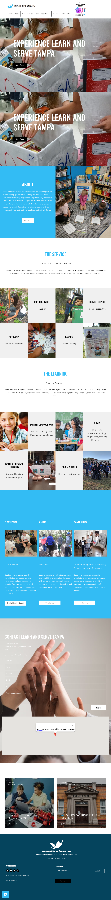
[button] (84, 603)
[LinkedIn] (14, 870)
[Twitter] (11, 870)
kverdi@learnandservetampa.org (17, 875)
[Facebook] (7, 870)
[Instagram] (17, 870)
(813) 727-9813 (11, 881)
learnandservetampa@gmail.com (17, 655)
